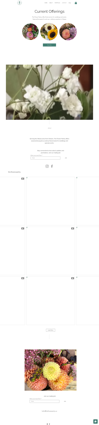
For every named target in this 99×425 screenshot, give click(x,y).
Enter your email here (36, 155)
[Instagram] (47, 166)
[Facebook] (52, 166)
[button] (76, 2)
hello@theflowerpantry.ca (49, 411)
